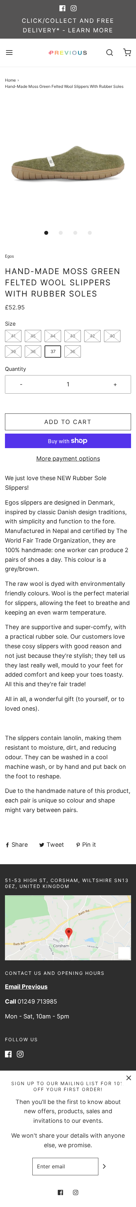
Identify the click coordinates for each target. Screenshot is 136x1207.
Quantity (15, 369)
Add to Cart (68, 421)
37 (53, 351)
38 (33, 351)
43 (72, 335)
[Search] (110, 53)
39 (13, 351)
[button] (68, 162)
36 (72, 351)
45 (33, 335)
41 (13, 335)
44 (52, 335)
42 (92, 335)
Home (10, 80)
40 (112, 335)
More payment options (68, 458)
